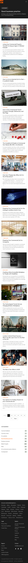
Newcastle (20, 511)
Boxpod (7, 558)
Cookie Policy (4, 528)
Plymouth (3, 515)
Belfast (8, 505)
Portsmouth (9, 515)
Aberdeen (3, 505)
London (22, 509)
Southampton (4, 517)
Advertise (17, 537)
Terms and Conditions (6, 526)
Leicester (12, 509)
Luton (2, 511)
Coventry (14, 507)
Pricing (16, 531)
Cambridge (3, 507)
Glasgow (3, 509)
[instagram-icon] (18, 548)
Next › (15, 418)
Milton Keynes (14, 511)
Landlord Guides (4, 552)
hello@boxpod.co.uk (19, 545)
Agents (16, 535)
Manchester (7, 511)
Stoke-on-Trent (11, 517)
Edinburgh (23, 507)
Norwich (10, 513)
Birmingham (13, 505)
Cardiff (8, 507)
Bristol (23, 505)
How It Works (4, 548)
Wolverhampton (19, 517)
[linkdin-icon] (21, 548)
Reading (14, 515)
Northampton (4, 513)
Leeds (7, 509)
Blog (16, 539)
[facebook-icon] (15, 548)
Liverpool (17, 509)
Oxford (20, 513)
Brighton (19, 505)
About (2, 550)
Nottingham (15, 513)
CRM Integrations (5, 554)
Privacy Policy (4, 523)
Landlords (17, 533)
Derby (18, 507)
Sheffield (19, 515)
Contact (3, 545)
